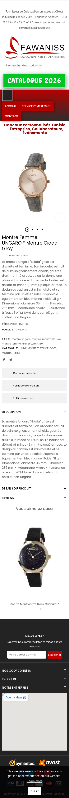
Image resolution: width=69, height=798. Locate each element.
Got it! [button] (34, 791)
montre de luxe (51, 339)
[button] (34, 81)
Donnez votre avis (16, 255)
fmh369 (38, 343)
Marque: (7, 329)
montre (36, 339)
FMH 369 (27, 343)
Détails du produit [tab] (16, 488)
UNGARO (21, 329)
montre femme (11, 343)
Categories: (10, 348)
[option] (34, 182)
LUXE (24, 348)
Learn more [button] (34, 781)
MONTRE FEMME (11, 353)
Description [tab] (11, 412)
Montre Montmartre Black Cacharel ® (34, 604)
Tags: (6, 339)
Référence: (9, 324)
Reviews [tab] (8, 498)
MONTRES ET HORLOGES (42, 348)
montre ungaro (21, 339)
